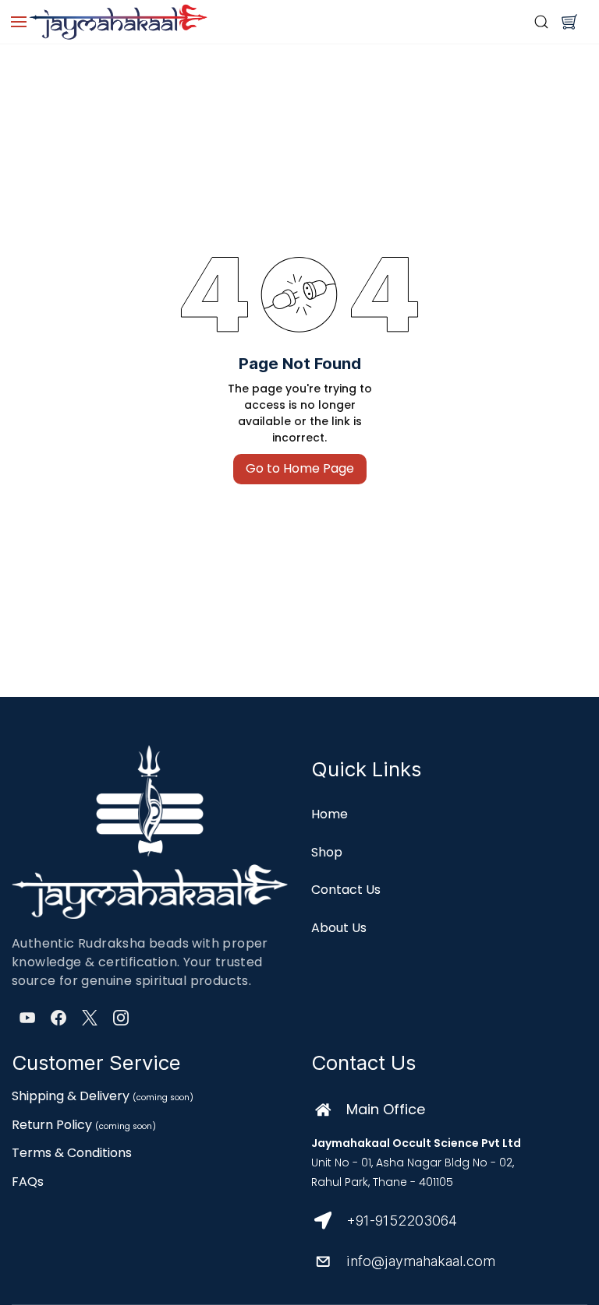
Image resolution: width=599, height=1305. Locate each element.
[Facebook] (58, 1017)
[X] (89, 1017)
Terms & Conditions (72, 1153)
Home (329, 814)
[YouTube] (27, 1017)
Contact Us (346, 890)
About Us (339, 928)
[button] (569, 22)
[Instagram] (121, 1017)
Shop (326, 852)
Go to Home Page (300, 468)
